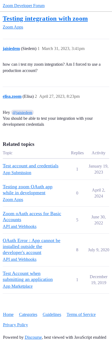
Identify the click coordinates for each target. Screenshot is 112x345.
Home (8, 314)
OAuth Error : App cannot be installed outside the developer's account (31, 246)
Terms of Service (81, 314)
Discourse (33, 337)
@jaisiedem (22, 112)
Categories (28, 314)
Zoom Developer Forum (24, 5)
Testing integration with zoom (45, 18)
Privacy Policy (15, 324)
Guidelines (52, 314)
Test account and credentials (30, 165)
